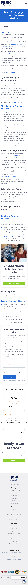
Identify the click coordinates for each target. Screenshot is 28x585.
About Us (14, 525)
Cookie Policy (14, 536)
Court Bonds (14, 495)
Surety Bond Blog (14, 531)
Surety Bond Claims (14, 519)
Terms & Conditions (14, 543)
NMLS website (17, 102)
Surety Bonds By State (14, 500)
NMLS (16, 156)
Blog (9, 32)
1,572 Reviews (14, 403)
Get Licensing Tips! (9, 377)
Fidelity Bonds (14, 498)
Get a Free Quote (14, 283)
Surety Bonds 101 (14, 509)
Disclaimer (14, 538)
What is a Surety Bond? (14, 512)
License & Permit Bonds (14, 490)
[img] (14, 401)
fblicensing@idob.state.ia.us (9, 176)
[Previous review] (1, 422)
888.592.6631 (14, 556)
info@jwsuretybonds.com (14, 559)
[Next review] (26, 422)
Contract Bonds (14, 493)
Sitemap (14, 582)
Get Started (14, 460)
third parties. (22, 380)
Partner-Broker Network (14, 533)
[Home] (6, 2)
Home (2, 32)
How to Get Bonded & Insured (14, 517)
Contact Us (14, 528)
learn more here (11, 72)
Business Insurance (14, 503)
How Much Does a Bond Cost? (14, 514)
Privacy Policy (14, 541)
